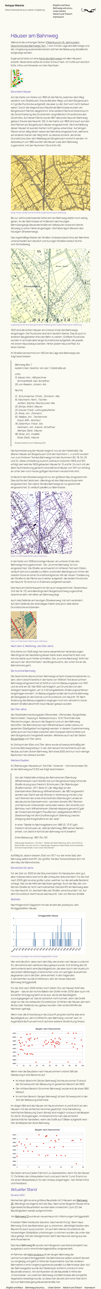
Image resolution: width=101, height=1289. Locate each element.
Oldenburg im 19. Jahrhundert (63, 42)
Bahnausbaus (35, 1254)
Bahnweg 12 (22, 1216)
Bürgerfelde (17, 738)
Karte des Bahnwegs (50, 58)
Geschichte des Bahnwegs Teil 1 (28, 45)
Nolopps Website (14, 5)
